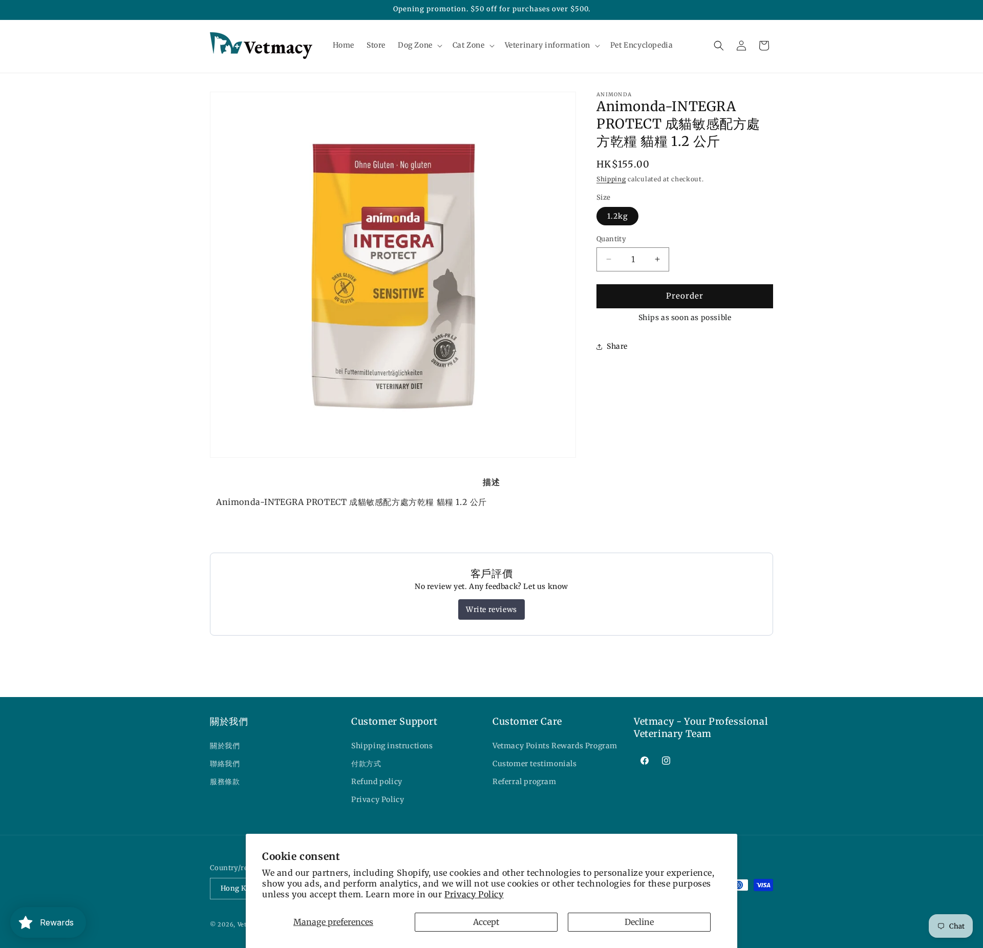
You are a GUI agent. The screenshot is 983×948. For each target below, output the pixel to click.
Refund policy (376, 781)
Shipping (611, 179)
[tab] (491, 482)
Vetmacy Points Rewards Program (555, 745)
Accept (486, 922)
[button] (419, 45)
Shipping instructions (392, 745)
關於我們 (225, 745)
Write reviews (491, 609)
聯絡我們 (225, 763)
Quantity (611, 239)
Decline (639, 922)
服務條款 (225, 781)
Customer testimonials (535, 763)
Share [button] (617, 346)
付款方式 (366, 763)
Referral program (525, 781)
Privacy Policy (473, 894)
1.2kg (617, 216)
